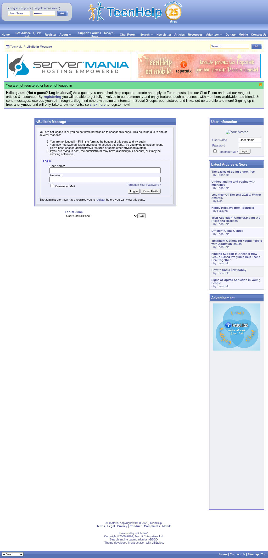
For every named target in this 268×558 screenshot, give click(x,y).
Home (6, 34)
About (63, 34)
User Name (219, 140)
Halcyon (222, 210)
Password (218, 145)
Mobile (243, 34)
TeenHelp (16, 46)
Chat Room (128, 34)
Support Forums (89, 33)
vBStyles (157, 542)
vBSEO (153, 539)
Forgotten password (46, 8)
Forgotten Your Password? (144, 184)
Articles (179, 34)
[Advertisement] (105, 258)
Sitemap (253, 554)
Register (25, 8)
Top (263, 554)
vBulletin (140, 533)
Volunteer (212, 34)
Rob (219, 200)
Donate (231, 34)
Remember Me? (65, 186)
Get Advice (23, 33)
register (100, 199)
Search (145, 34)
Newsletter (164, 34)
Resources (195, 34)
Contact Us (258, 34)
